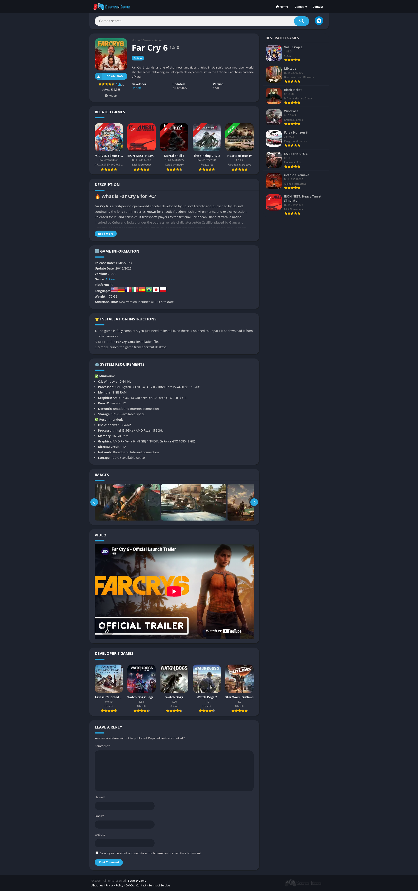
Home (284, 6)
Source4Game (137, 881)
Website (100, 834)
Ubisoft (136, 88)
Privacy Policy (114, 885)
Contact (318, 6)
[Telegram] (319, 20)
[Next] (254, 502)
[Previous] (94, 502)
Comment (102, 746)
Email (99, 816)
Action (158, 40)
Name (100, 797)
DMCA (130, 885)
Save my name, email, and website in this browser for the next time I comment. (151, 853)
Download (114, 76)
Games (299, 6)
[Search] (301, 21)
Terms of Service (159, 885)
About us (97, 885)
